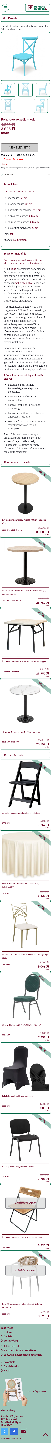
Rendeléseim (11, 1366)
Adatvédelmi (11, 1346)
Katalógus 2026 (37, 1391)
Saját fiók (9, 1361)
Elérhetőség (11, 1340)
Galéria (8, 1336)
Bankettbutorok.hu (9, 26)
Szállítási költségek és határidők (23, 1354)
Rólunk (8, 1332)
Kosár (7, 1370)
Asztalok (24, 26)
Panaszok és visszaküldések (20, 1350)
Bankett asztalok (38, 26)
